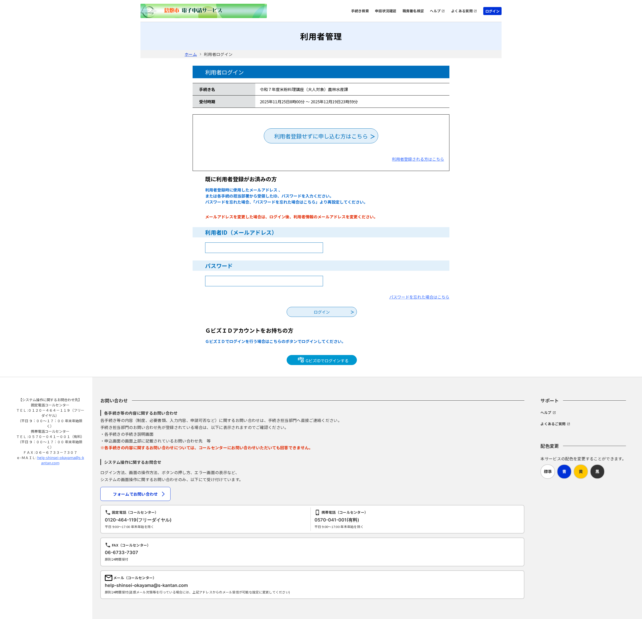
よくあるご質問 (553, 423)
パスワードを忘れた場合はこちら (419, 297)
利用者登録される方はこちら (418, 159)
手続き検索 (360, 10)
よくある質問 (462, 10)
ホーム (191, 54)
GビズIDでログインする (327, 361)
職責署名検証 (413, 10)
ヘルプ (435, 10)
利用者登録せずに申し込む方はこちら (321, 136)
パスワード (219, 265)
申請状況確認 (385, 10)
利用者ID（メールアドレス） (241, 232)
